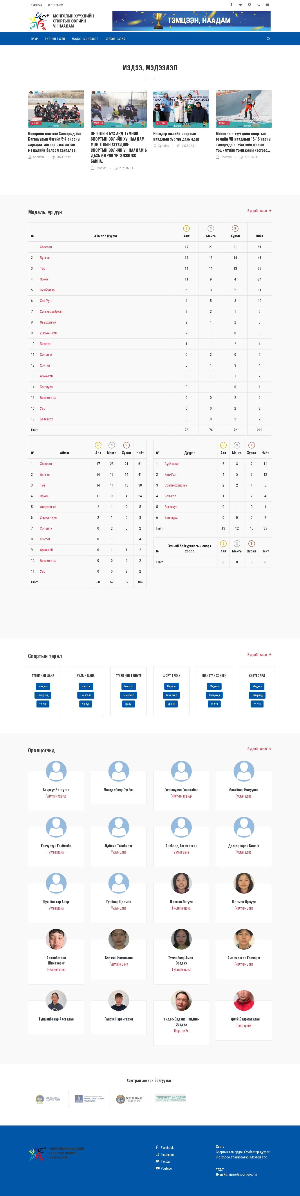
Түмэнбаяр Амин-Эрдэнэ (181, 960)
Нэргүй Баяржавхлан (244, 1019)
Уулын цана (86, 675)
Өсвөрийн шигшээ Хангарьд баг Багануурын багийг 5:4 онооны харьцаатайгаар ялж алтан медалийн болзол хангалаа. (54, 141)
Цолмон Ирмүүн (244, 901)
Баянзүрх (46, 419)
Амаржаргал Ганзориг (244, 957)
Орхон (44, 279)
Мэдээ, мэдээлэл (85, 38)
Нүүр (34, 38)
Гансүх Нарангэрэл (119, 1019)
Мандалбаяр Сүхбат (119, 789)
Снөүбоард (257, 675)
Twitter (165, 1161)
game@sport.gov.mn (243, 1174)
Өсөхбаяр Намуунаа (243, 789)
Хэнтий (45, 365)
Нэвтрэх (36, 4)
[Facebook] (231, 5)
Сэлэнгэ (46, 355)
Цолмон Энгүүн (181, 901)
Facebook (167, 1148)
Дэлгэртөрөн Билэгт (244, 845)
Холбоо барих (115, 38)
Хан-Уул (45, 301)
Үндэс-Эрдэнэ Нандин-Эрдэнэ (181, 1021)
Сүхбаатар (47, 290)
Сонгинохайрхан (51, 311)
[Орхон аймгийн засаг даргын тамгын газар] (129, 1099)
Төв (42, 268)
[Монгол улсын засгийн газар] (48, 1099)
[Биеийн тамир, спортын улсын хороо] (89, 1098)
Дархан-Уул (48, 333)
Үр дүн (43, 704)
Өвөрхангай (48, 322)
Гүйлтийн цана (43, 675)
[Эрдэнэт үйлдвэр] (170, 1098)
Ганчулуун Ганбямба (56, 845)
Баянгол (45, 344)
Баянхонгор (48, 398)
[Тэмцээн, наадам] (191, 21)
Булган (45, 258)
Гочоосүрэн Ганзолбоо (181, 789)
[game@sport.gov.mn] (267, 5)
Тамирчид (43, 695)
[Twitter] (240, 5)
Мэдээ (36, 123)
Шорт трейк (171, 675)
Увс (42, 408)
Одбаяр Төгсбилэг (118, 845)
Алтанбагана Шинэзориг (56, 960)
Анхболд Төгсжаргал (181, 845)
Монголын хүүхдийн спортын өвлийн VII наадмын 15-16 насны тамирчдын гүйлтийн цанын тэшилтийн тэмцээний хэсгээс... (243, 141)
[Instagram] (249, 5)
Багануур (46, 387)
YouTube (166, 1169)
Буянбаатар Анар (56, 901)
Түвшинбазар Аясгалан (56, 1019)
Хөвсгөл (46, 247)
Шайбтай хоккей (214, 675)
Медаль (43, 686)
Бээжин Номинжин (119, 957)
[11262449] (258, 5)
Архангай (46, 376)
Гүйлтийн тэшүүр (129, 675)
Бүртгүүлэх (55, 4)
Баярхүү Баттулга (56, 789)
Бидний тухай (55, 38)
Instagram (167, 1155)
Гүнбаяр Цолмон (118, 901)
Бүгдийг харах (258, 211)
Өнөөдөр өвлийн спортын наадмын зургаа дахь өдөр (176, 136)
